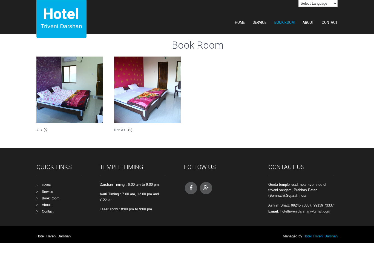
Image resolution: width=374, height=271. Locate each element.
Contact (330, 22)
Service (259, 22)
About (308, 22)
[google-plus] (206, 188)
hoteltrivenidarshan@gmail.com (305, 211)
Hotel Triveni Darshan (320, 236)
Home (240, 22)
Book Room (284, 22)
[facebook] (191, 188)
